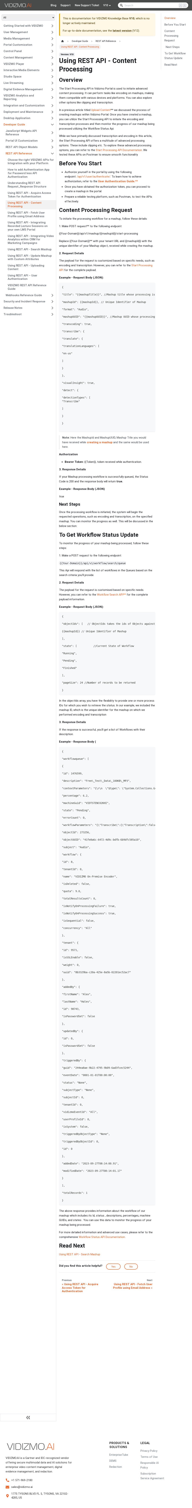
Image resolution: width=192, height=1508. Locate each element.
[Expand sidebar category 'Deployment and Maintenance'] (52, 112)
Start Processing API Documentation (119, 150)
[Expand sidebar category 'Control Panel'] (52, 51)
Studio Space (12, 76)
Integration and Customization (24, 105)
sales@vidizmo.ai (22, 1487)
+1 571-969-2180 (21, 1480)
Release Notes (13, 308)
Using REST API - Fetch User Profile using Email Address (26, 214)
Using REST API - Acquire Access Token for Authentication (29, 194)
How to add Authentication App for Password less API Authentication (29, 173)
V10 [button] (105, 5)
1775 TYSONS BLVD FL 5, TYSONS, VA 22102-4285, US (39, 1495)
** (125, 594)
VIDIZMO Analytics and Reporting (19, 97)
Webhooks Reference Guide (24, 295)
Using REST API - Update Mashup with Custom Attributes (30, 257)
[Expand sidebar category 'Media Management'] (52, 38)
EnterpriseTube (118, 1454)
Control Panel (13, 51)
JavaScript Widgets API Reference (21, 132)
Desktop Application (17, 118)
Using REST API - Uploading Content (26, 267)
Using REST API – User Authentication (22, 277)
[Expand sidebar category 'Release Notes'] (52, 308)
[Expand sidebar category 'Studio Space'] (52, 77)
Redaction (115, 1467)
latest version (122, 30)
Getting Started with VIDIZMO (23, 25)
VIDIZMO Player (14, 64)
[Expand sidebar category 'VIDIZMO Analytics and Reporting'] (52, 97)
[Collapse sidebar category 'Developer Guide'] (52, 125)
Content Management (18, 57)
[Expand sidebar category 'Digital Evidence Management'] (52, 89)
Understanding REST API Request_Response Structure (27, 184)
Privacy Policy (148, 1451)
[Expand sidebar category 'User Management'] (52, 32)
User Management (16, 32)
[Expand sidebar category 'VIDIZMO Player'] (52, 64)
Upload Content (101, 110)
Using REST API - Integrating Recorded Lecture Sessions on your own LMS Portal (28, 226)
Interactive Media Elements (21, 70)
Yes (113, 1266)
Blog (53, 5)
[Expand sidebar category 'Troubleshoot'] (52, 314)
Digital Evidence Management (23, 89)
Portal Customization (18, 44)
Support (65, 5)
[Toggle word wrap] (145, 287)
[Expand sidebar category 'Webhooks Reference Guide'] (52, 295)
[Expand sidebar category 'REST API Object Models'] (52, 147)
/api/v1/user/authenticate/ (93, 176)
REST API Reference (19, 153)
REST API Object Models (22, 147)
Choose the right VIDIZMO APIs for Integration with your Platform (31, 161)
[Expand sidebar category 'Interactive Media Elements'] (52, 70)
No (131, 1266)
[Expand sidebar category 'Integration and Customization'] (52, 105)
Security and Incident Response (24, 301)
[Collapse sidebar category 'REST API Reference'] (52, 153)
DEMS (112, 1460)
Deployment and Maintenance (23, 112)
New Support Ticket (87, 5)
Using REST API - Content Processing (24, 204)
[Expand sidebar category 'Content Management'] (52, 57)
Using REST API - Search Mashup (30, 249)
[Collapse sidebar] (28, 1417)
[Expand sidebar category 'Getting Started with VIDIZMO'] (52, 26)
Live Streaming (13, 83)
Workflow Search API (110, 594)
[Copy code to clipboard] (151, 287)
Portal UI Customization (22, 140)
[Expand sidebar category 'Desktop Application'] (52, 118)
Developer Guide (14, 124)
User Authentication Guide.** (118, 181)
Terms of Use (149, 1457)
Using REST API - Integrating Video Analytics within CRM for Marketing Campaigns (31, 239)
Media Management (17, 38)
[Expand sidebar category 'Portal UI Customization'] (52, 141)
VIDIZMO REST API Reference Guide (27, 287)
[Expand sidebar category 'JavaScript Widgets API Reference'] (52, 132)
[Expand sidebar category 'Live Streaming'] (52, 83)
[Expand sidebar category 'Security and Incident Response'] (52, 301)
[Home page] (62, 41)
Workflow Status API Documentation (102, 1237)
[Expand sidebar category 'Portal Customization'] (52, 45)
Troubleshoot (13, 314)
